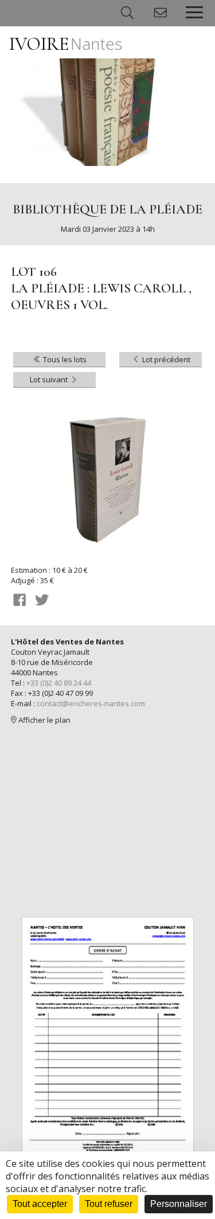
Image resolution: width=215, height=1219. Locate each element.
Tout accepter (40, 1204)
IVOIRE (65, 44)
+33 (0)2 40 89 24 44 (58, 683)
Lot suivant (49, 379)
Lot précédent (165, 359)
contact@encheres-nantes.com (91, 703)
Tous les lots (64, 359)
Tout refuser (108, 1204)
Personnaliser (178, 1204)
